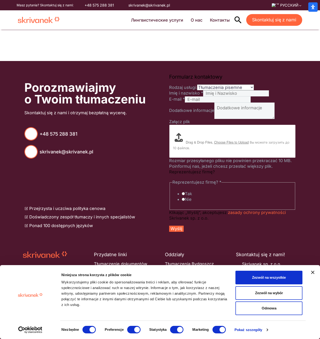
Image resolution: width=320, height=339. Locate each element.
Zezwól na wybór (269, 293)
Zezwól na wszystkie (269, 277)
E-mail (177, 99)
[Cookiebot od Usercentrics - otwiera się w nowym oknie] (30, 329)
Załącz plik (179, 121)
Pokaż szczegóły (248, 330)
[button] (238, 20)
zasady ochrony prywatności (257, 212)
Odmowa (269, 308)
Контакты (220, 20)
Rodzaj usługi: (183, 87)
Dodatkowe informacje (191, 110)
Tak (188, 193)
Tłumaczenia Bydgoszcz (189, 263)
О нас (196, 20)
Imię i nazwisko (186, 93)
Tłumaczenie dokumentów (120, 263)
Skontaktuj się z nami (274, 20)
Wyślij (176, 228)
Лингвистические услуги (157, 20)
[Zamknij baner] (312, 272)
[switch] (134, 329)
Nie (188, 199)
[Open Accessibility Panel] (313, 7)
